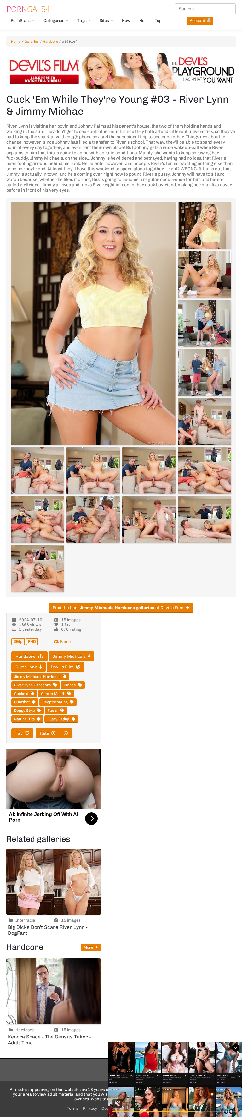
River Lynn (26, 667)
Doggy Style (24, 710)
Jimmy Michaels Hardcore (37, 676)
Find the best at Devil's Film (118, 607)
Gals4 (28, 8)
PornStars (21, 20)
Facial (53, 710)
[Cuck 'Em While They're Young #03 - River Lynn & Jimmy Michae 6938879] (149, 519)
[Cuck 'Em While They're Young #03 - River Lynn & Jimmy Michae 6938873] (37, 470)
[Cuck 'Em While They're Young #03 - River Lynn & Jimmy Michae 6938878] (93, 519)
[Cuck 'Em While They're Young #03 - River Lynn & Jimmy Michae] (93, 323)
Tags (82, 20)
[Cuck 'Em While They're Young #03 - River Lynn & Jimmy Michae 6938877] (37, 519)
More (89, 947)
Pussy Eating (58, 719)
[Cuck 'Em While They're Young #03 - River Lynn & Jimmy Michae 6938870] (204, 323)
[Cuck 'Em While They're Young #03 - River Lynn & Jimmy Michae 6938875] (149, 470)
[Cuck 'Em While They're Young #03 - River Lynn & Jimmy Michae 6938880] (204, 519)
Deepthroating (55, 702)
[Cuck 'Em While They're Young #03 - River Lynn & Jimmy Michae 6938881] (37, 568)
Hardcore (50, 42)
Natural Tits (24, 719)
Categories (53, 20)
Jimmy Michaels (69, 656)
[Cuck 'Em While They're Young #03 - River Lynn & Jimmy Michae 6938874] (93, 470)
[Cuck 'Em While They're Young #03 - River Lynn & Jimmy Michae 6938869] (204, 274)
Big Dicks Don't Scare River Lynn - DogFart (48, 930)
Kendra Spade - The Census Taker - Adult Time (49, 1040)
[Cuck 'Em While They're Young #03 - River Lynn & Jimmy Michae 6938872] (204, 421)
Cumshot (22, 702)
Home (15, 42)
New (126, 20)
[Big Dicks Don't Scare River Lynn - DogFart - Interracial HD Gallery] (53, 882)
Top (158, 20)
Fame (65, 641)
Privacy (90, 1108)
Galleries (32, 42)
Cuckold (21, 693)
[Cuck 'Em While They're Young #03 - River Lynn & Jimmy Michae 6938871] (204, 372)
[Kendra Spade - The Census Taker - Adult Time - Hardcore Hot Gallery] (53, 991)
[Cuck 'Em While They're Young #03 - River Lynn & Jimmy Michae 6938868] (204, 225)
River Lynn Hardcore (32, 685)
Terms (73, 1108)
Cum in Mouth (53, 693)
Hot (142, 20)
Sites (104, 20)
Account (197, 20)
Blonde (70, 685)
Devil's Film (62, 667)
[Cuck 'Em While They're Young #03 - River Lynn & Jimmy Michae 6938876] (204, 470)
